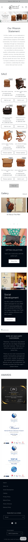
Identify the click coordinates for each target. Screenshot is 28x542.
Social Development (8, 489)
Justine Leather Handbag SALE (7, 144)
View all (14, 186)
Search (5, 482)
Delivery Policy (7, 507)
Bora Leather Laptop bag (7, 91)
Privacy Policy (6, 496)
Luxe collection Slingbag (20, 143)
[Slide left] (10, 224)
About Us (5, 486)
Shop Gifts (14, 261)
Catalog (5, 493)
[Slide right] (17, 224)
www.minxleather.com (15, 306)
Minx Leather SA (11, 539)
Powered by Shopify (19, 539)
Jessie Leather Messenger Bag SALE (21, 171)
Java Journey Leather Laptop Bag (7, 118)
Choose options (7, 152)
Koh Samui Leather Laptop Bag (21, 92)
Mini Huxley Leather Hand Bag (7, 171)
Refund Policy (6, 500)
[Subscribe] (23, 517)
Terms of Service (7, 504)
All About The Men (13, 214)
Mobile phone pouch (20, 117)
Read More (10, 319)
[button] (2, 7)
